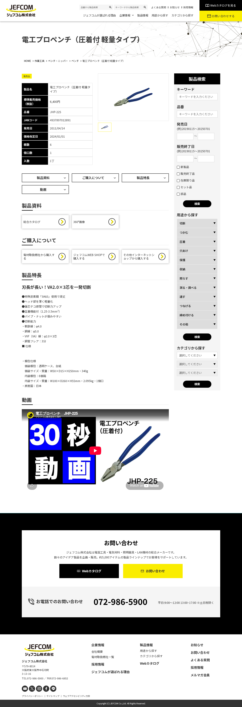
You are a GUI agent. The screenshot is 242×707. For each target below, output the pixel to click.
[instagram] (39, 689)
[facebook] (46, 689)
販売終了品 (188, 173)
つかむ (184, 232)
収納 (182, 269)
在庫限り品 (188, 180)
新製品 (185, 167)
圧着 (182, 242)
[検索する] (110, 7)
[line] (53, 689)
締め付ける (187, 315)
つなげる (185, 306)
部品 (183, 194)
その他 (184, 324)
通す (182, 296)
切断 (182, 223)
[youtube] (25, 689)
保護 (182, 260)
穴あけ (184, 251)
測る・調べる (188, 287)
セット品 (186, 187)
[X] (32, 689)
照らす (184, 278)
